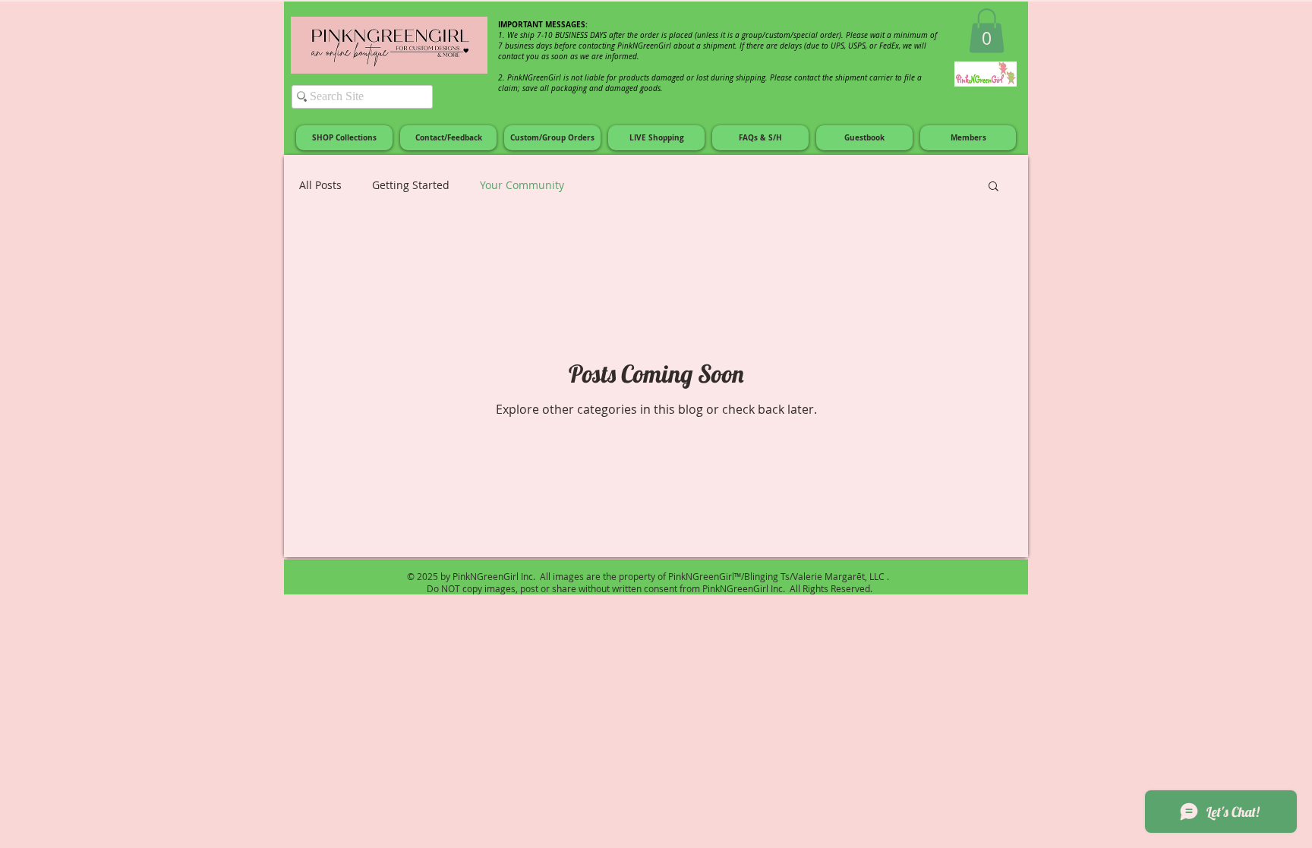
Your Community (522, 185)
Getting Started (410, 185)
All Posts (320, 185)
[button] (986, 30)
